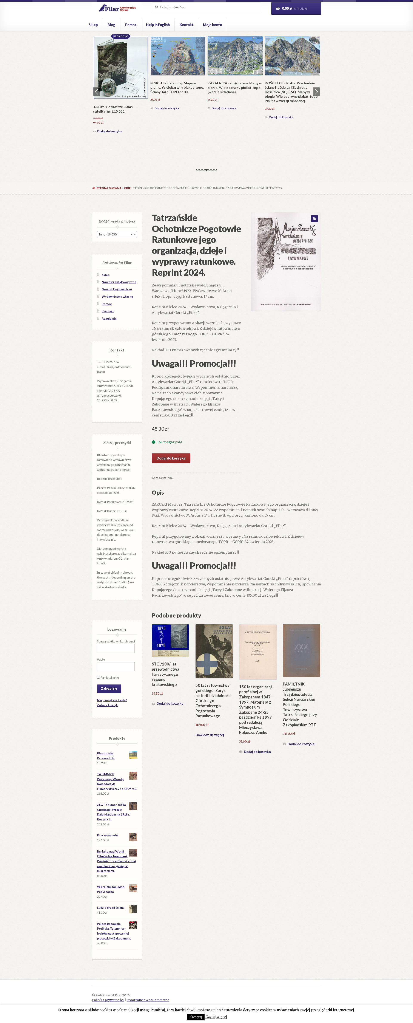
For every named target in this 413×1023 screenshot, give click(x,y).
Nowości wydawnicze (117, 289)
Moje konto (212, 25)
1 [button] (197, 170)
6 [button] (212, 170)
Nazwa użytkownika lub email (116, 641)
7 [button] (215, 170)
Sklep (93, 25)
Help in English (158, 25)
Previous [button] (96, 91)
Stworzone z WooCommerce (148, 1000)
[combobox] (117, 234)
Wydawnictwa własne (117, 296)
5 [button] (209, 170)
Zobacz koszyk (107, 705)
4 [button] (206, 170)
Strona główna (109, 188)
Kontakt (186, 25)
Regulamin (109, 318)
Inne (127, 188)
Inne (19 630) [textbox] (116, 234)
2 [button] (200, 170)
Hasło (101, 659)
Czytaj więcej (216, 1017)
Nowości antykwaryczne (119, 282)
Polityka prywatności (108, 1000)
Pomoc (130, 25)
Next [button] (316, 91)
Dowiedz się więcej (210, 735)
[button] (314, 218)
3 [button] (203, 170)
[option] (120, 78)
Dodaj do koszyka (109, 117)
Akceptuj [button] (196, 1017)
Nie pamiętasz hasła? (112, 700)
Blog (111, 25)
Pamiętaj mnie (109, 677)
